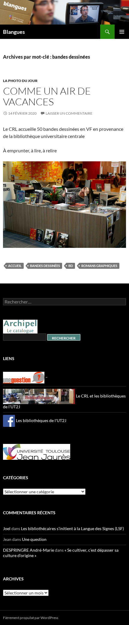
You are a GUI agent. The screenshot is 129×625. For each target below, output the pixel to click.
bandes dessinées (45, 266)
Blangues (14, 31)
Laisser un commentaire (69, 113)
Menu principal (122, 32)
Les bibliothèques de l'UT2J (40, 420)
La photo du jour (20, 80)
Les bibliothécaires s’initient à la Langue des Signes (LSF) (72, 528)
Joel (6, 528)
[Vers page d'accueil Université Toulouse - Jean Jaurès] (36, 451)
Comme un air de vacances (47, 96)
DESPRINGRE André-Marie (28, 550)
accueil (15, 266)
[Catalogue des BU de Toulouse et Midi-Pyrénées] (20, 326)
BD (70, 266)
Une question (34, 539)
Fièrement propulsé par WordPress (30, 617)
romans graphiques (99, 266)
